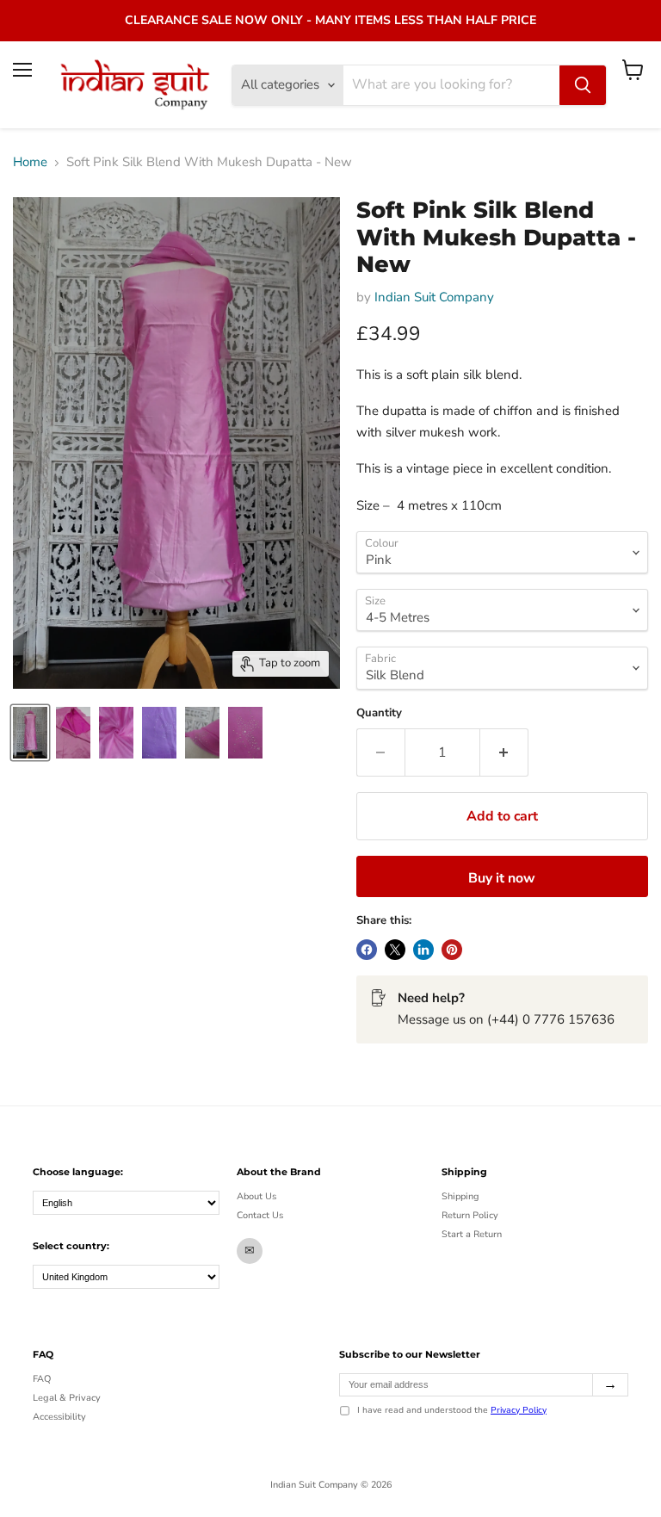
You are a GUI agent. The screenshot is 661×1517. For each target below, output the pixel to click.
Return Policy (470, 1215)
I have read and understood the (452, 1411)
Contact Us (260, 1215)
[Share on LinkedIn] (423, 949)
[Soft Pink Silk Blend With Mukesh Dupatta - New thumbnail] (30, 732)
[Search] (582, 85)
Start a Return (472, 1234)
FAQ (42, 1378)
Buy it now (501, 878)
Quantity (379, 713)
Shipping (460, 1196)
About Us (256, 1196)
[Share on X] (395, 949)
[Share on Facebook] (366, 949)
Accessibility (59, 1416)
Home (30, 162)
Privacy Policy (519, 1410)
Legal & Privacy (67, 1397)
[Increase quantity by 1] (504, 752)
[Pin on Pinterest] (452, 949)
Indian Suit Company (434, 297)
